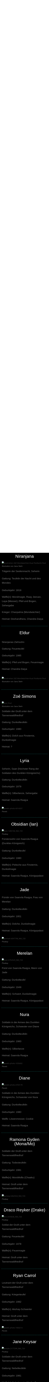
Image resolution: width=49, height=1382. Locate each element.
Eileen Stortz (11, 4)
